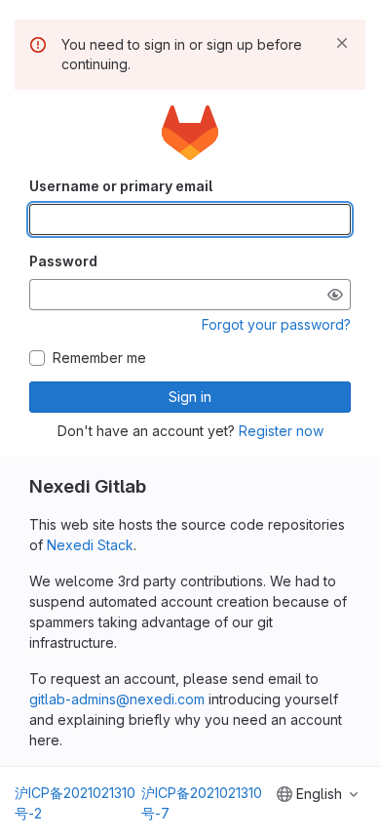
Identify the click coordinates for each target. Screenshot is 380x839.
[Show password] (335, 294)
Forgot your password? (276, 324)
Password (63, 261)
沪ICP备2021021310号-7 (201, 802)
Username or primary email (120, 186)
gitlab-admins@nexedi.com (117, 699)
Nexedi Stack (90, 545)
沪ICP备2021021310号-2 (75, 802)
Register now (281, 430)
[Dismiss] (342, 43)
